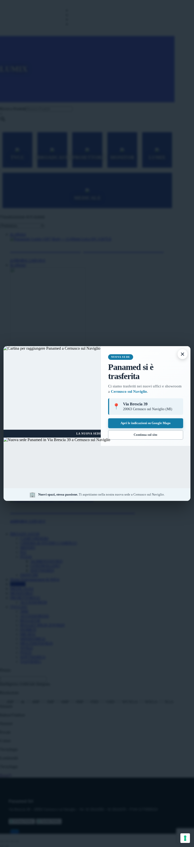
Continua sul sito (145, 435)
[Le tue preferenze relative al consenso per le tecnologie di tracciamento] (185, 838)
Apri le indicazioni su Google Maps (145, 423)
